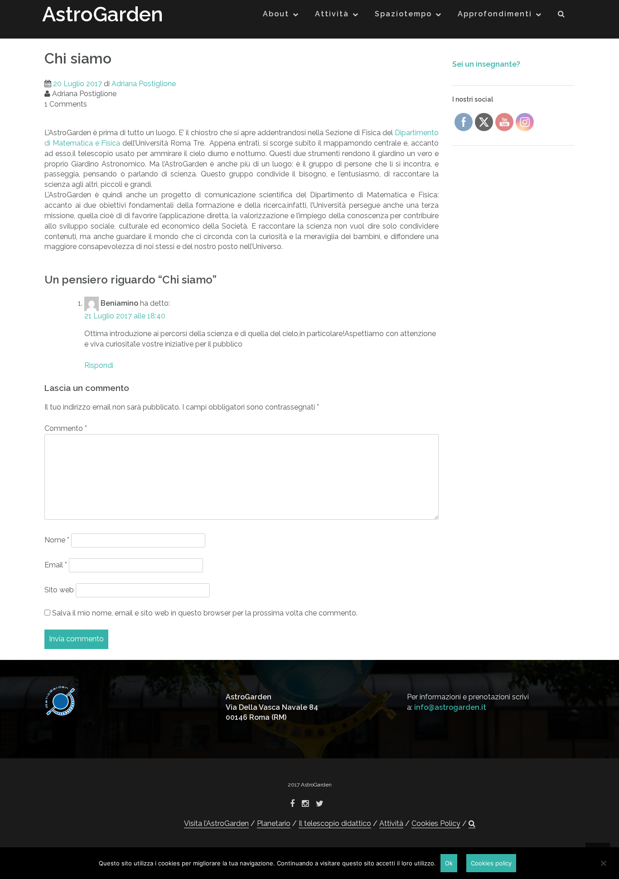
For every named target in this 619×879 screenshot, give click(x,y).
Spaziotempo (403, 14)
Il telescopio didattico (335, 823)
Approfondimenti (495, 14)
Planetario (273, 823)
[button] (562, 16)
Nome (56, 540)
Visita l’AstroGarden (216, 823)
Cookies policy (491, 863)
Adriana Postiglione (143, 83)
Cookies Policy (435, 823)
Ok (449, 863)
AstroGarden (102, 14)
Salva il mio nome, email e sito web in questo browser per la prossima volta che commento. (205, 613)
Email (55, 565)
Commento (65, 428)
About (276, 14)
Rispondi (98, 365)
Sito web (59, 590)
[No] (603, 863)
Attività (332, 14)
